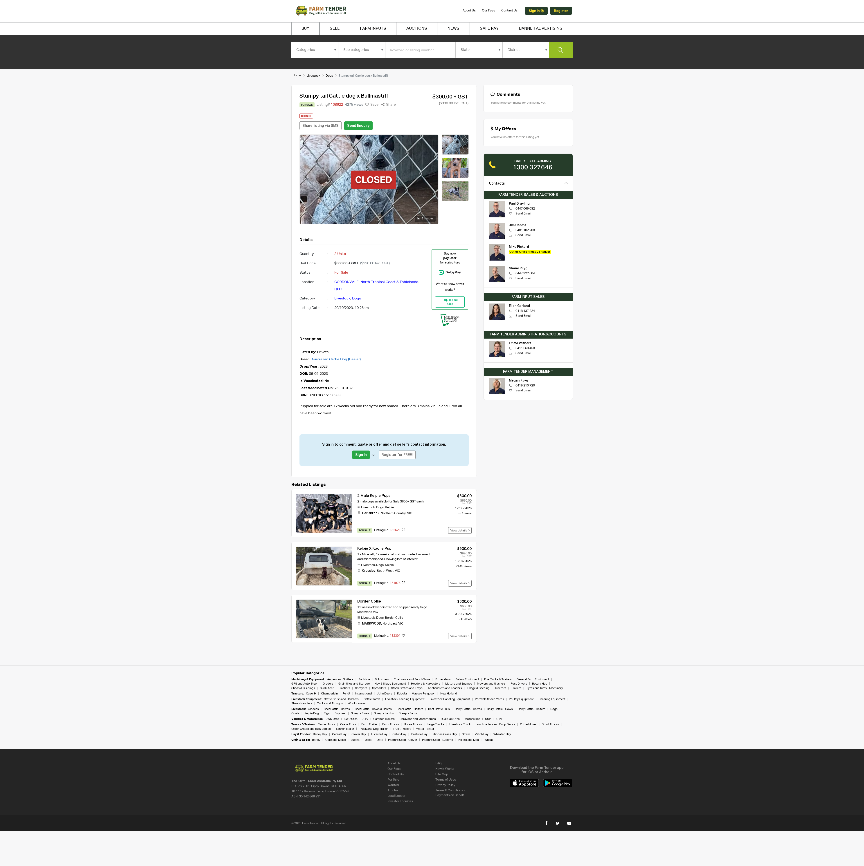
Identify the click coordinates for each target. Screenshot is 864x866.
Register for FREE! (397, 455)
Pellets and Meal (468, 740)
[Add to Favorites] (403, 530)
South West (385, 570)
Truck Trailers (402, 729)
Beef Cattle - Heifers (410, 709)
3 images (427, 218)
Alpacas (313, 709)
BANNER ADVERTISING (540, 29)
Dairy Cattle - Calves (468, 709)
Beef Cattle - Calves (337, 709)
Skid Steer (327, 688)
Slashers (344, 688)
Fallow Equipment (467, 679)
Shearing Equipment (552, 699)
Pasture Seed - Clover (402, 740)
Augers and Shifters (340, 679)
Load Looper (396, 795)
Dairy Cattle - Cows (500, 709)
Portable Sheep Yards (489, 699)
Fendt (346, 693)
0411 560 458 (525, 348)
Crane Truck (348, 724)
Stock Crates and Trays (407, 688)
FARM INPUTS (373, 29)
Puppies (340, 713)
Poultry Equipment (521, 699)
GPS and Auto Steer (304, 683)
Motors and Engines (458, 683)
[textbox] (314, 50)
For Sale (393, 779)
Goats (295, 713)
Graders (328, 683)
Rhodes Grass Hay (444, 734)
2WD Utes (332, 719)
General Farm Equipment (533, 679)
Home (296, 75)
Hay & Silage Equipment (390, 683)
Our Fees (488, 10)
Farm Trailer (369, 724)
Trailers (516, 688)
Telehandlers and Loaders (445, 688)
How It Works (444, 768)
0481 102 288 (525, 230)
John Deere (384, 693)
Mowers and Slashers (491, 683)
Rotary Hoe (539, 683)
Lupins (355, 740)
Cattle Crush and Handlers (341, 699)
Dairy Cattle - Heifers (531, 709)
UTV (499, 719)
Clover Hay (358, 734)
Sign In (534, 11)
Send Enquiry (358, 126)
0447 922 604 (525, 273)
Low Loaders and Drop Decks (495, 724)
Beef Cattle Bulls (439, 709)
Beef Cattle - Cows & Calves (373, 709)
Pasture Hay (419, 734)
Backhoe (364, 679)
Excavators (443, 679)
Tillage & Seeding (478, 688)
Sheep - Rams (408, 713)
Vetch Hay (481, 734)
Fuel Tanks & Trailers (498, 679)
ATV (365, 719)
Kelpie (389, 507)
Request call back (450, 302)
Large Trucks (435, 724)
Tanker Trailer (345, 729)
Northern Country (393, 513)
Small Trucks (550, 724)
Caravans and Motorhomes (418, 719)
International (363, 693)
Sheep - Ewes (360, 713)
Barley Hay (320, 734)
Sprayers (361, 688)
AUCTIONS (416, 29)
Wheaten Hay (502, 734)
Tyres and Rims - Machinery (544, 688)
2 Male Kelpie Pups (374, 496)
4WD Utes (351, 719)
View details (459, 530)
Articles (392, 790)
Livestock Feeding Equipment (405, 699)
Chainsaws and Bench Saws (412, 679)
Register (561, 11)
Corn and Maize (335, 740)
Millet (368, 740)
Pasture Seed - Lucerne (437, 740)
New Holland (448, 693)
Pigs (327, 713)
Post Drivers (519, 683)
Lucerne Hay (379, 734)
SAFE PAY (489, 29)
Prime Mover (528, 724)
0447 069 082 (525, 208)
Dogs (329, 75)
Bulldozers (382, 679)
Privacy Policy (445, 785)
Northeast (389, 623)
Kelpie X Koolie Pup (374, 549)
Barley (316, 740)
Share (390, 105)
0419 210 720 (525, 385)
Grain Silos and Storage (354, 683)
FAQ (438, 763)
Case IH (311, 693)
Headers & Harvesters (425, 683)
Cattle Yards (372, 699)
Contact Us (509, 10)
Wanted (393, 785)
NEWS (453, 29)
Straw (466, 734)
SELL (335, 29)
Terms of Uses (445, 779)
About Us (469, 10)
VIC (409, 513)
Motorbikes (472, 719)
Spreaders (379, 688)
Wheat (488, 740)
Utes (488, 719)
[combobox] (314, 50)
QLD (338, 289)
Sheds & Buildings (303, 688)
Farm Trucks (390, 724)
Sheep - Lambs (384, 713)
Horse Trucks (413, 724)
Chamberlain (329, 693)
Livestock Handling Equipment (450, 699)
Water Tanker (425, 729)
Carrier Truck (326, 724)
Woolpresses (357, 703)
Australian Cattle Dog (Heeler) (336, 359)
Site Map (441, 774)
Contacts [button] (497, 183)
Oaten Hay (399, 734)
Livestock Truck (460, 724)
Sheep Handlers (301, 703)
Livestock (313, 75)
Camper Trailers (384, 719)
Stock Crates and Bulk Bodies (311, 729)
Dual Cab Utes (450, 719)
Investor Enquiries (400, 801)
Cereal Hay (339, 734)
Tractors (500, 688)
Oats (380, 740)
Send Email (523, 213)
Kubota (402, 693)
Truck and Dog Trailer (373, 729)
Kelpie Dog (311, 713)
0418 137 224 (525, 310)
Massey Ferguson (423, 693)
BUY (305, 29)
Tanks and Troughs (330, 703)
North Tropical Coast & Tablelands (389, 282)
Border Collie (369, 601)
